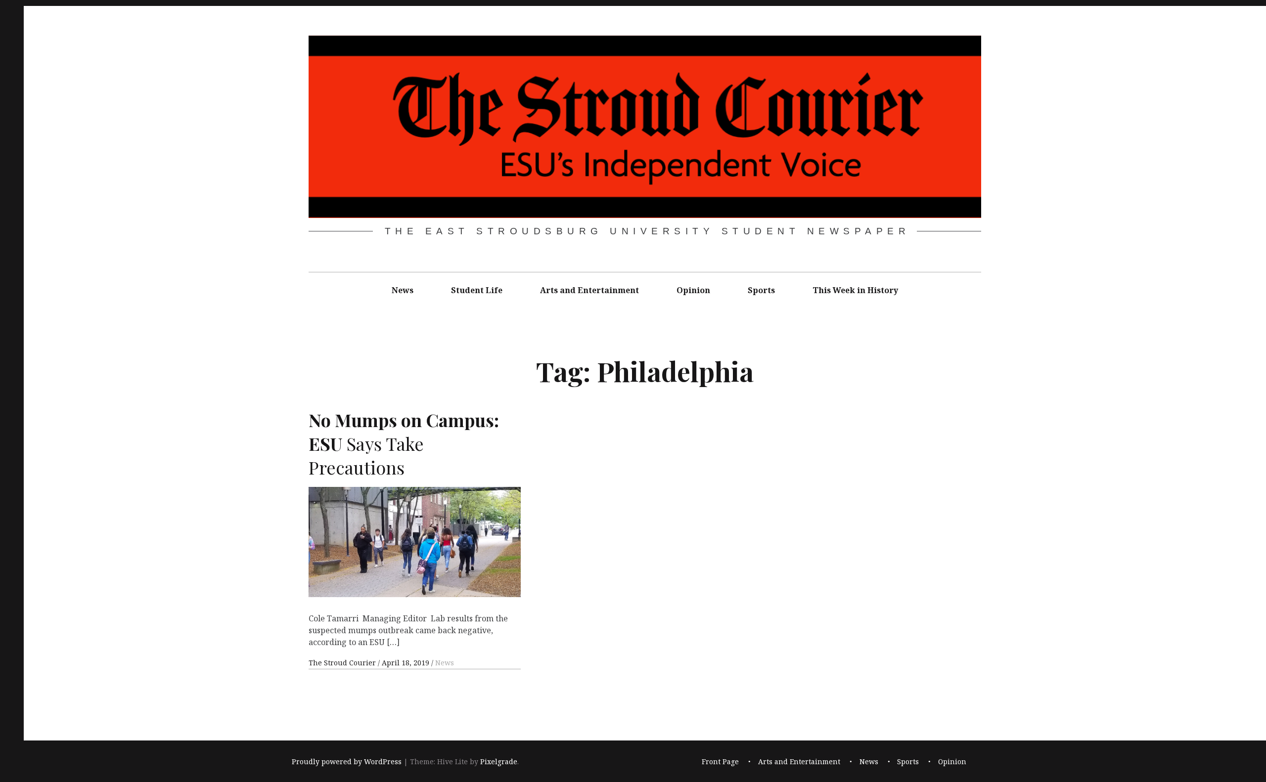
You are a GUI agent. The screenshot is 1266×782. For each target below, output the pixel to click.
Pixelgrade (498, 761)
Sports (761, 290)
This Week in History (855, 290)
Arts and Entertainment (589, 290)
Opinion (693, 290)
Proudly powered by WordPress (347, 761)
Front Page (720, 761)
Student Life (476, 290)
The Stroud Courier (343, 662)
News (402, 290)
